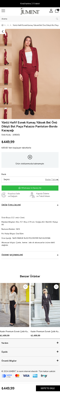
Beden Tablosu (52, 179)
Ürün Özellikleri (11, 205)
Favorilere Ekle (25, 286)
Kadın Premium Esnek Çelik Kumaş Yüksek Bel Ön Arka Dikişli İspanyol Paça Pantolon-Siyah (14, 331)
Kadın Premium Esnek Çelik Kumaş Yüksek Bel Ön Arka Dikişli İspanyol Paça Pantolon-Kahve (45, 331)
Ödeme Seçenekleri (12, 255)
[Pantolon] (10, 25)
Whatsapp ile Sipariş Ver (31, 188)
